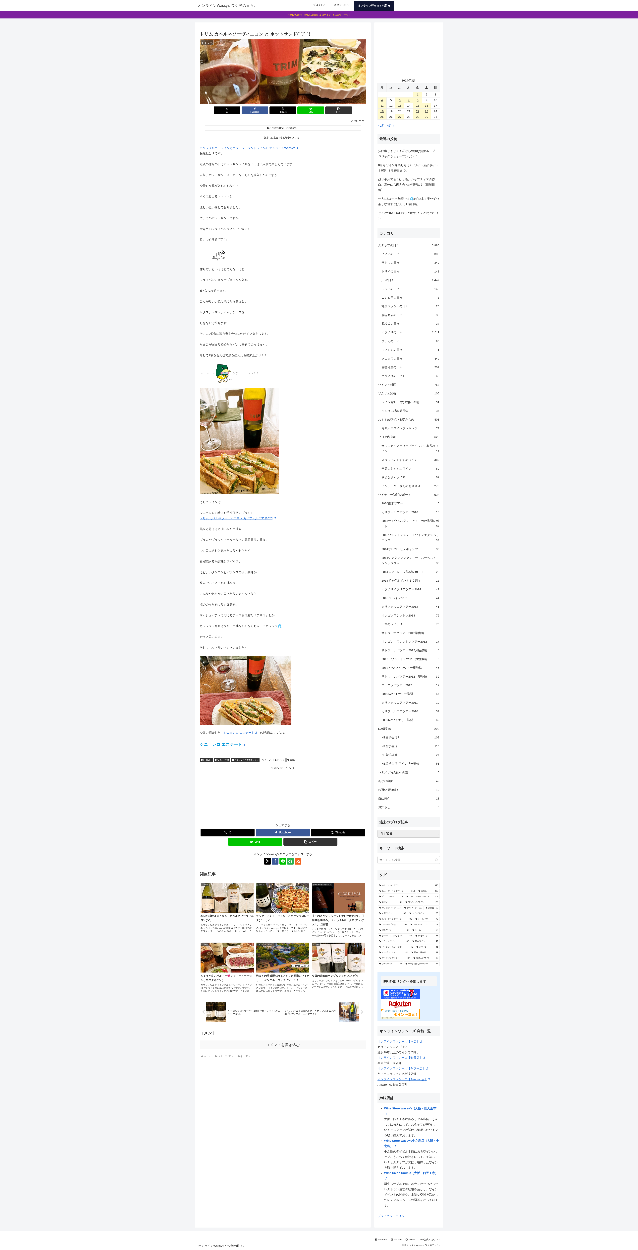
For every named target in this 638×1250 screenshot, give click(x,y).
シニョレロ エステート (239, 732)
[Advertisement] (283, 794)
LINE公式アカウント (429, 1239)
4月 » (390, 125)
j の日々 (207, 760)
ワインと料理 (223, 760)
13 (399, 105)
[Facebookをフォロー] (275, 861)
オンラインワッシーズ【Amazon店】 (402, 1079)
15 (417, 105)
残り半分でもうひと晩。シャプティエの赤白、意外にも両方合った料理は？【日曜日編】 (406, 185)
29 (417, 116)
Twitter (411, 1239)
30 (426, 116)
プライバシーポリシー (392, 1216)
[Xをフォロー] (267, 861)
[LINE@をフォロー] (282, 861)
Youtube (397, 1239)
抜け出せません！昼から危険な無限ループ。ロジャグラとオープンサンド (408, 153)
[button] (338, 110)
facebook (382, 1239)
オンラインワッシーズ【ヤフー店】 (401, 1068)
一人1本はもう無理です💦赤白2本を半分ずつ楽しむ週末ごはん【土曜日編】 (408, 201)
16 (426, 105)
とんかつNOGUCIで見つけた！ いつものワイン (408, 215)
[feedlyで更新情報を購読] (290, 861)
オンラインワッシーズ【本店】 (398, 1041)
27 (399, 116)
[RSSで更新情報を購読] (298, 861)
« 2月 (381, 125)
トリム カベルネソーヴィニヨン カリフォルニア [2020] (236, 518)
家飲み (293, 760)
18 (382, 111)
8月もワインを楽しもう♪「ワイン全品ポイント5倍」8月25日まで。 (408, 168)
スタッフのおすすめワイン (247, 760)
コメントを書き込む (283, 1045)
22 (417, 111)
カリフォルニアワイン (275, 760)
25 (382, 116)
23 (426, 111)
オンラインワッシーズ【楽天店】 (399, 1057)
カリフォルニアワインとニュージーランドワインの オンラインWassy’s (247, 148)
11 (382, 105)
